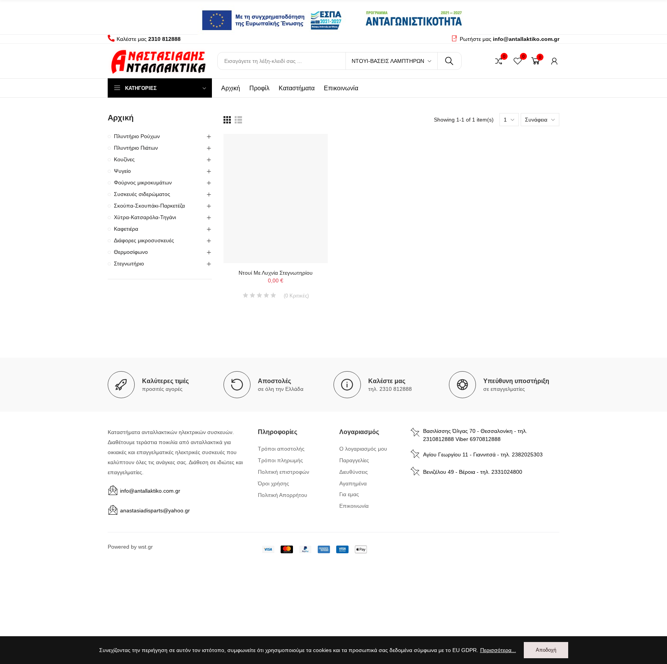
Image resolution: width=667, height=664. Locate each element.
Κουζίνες (124, 159)
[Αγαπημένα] (517, 61)
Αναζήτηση (449, 61)
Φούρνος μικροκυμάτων (143, 182)
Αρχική (121, 117)
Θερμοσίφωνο (131, 252)
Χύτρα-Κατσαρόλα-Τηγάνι (145, 217)
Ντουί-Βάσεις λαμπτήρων (388, 61)
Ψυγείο (122, 171)
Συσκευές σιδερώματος (142, 194)
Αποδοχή (546, 650)
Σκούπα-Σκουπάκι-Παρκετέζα (149, 206)
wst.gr (145, 547)
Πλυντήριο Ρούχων (137, 136)
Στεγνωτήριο (129, 263)
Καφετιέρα (126, 229)
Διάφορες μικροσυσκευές (144, 240)
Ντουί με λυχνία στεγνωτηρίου (276, 273)
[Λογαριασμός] (554, 61)
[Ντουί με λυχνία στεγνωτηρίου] (275, 198)
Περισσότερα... (498, 650)
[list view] (227, 119)
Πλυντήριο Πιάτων (136, 148)
